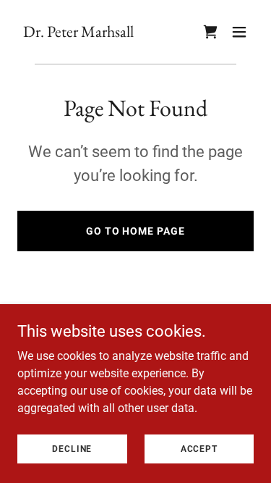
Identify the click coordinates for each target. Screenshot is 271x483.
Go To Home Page (136, 231)
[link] (78, 33)
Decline (72, 448)
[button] (239, 31)
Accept (199, 448)
